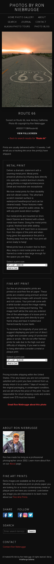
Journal (26, 21)
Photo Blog (42, 26)
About (42, 17)
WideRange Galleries (26, 560)
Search (12, 21)
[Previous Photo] (1, 70)
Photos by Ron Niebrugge (27, 7)
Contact (41, 21)
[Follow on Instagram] (25, 515)
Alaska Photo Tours (17, 26)
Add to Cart (12, 268)
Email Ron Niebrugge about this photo (27, 404)
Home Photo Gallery (21, 17)
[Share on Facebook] (5, 515)
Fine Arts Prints (20, 497)
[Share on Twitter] (10, 515)
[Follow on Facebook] (20, 515)
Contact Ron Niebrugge (14, 547)
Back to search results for (28, 138)
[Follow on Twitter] (30, 515)
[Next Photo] (53, 70)
